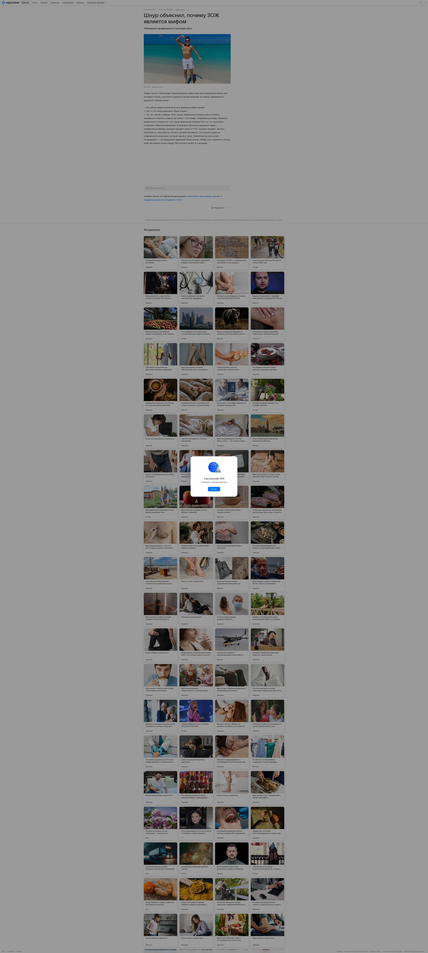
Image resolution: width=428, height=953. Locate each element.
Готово (214, 489)
